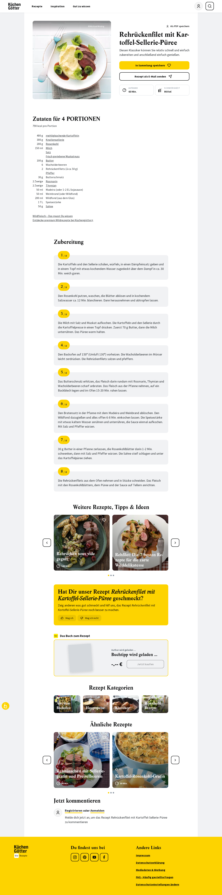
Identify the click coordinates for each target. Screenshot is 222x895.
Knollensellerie (55, 139)
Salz (48, 152)
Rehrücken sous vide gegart (76, 556)
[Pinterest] (84, 857)
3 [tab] (113, 575)
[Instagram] (75, 857)
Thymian (51, 185)
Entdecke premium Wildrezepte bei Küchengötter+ (63, 220)
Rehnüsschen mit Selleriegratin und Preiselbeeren (81, 773)
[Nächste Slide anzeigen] (175, 542)
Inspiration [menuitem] (58, 6)
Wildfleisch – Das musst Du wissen (53, 216)
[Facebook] (104, 857)
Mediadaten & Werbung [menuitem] (150, 870)
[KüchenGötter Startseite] (14, 6)
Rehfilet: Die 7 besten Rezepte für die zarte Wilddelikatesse (139, 560)
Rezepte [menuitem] (37, 6)
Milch (49, 148)
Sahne (49, 206)
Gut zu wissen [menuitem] (81, 6)
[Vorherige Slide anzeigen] (47, 542)
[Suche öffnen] (210, 6)
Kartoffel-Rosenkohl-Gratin (140, 776)
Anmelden (97, 811)
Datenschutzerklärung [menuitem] (150, 862)
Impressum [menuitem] (143, 855)
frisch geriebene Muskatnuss (63, 156)
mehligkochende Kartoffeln (62, 135)
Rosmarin (51, 181)
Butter (50, 160)
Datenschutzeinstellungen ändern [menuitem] (157, 884)
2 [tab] (111, 575)
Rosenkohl (52, 144)
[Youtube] (94, 857)
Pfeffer (50, 173)
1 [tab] (108, 575)
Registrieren (73, 811)
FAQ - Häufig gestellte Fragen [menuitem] (154, 877)
